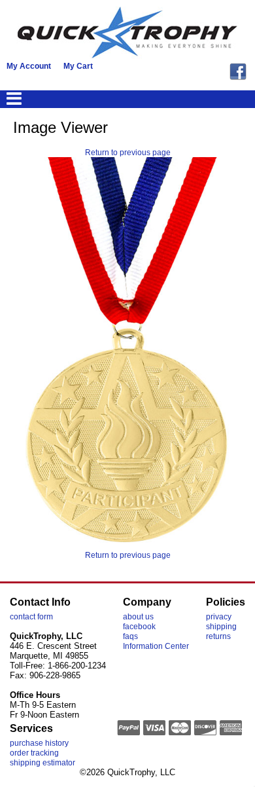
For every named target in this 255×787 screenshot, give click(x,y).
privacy (218, 616)
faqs (130, 636)
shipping (221, 626)
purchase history (39, 743)
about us (138, 616)
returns (218, 636)
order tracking (34, 753)
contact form (31, 616)
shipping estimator (42, 762)
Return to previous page (128, 152)
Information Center (156, 646)
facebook (139, 626)
